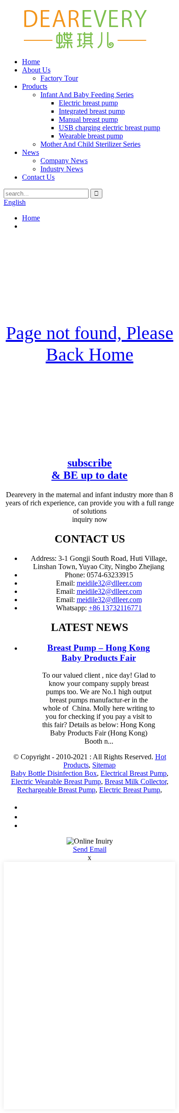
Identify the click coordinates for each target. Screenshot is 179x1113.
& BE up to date (89, 469)
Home (31, 62)
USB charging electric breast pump (109, 128)
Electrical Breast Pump (134, 773)
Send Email (89, 849)
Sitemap (104, 765)
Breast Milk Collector (136, 781)
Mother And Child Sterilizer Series (90, 144)
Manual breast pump (88, 119)
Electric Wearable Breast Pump (56, 781)
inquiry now (89, 519)
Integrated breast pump (92, 111)
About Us (36, 70)
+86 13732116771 (115, 608)
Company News (64, 160)
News (30, 152)
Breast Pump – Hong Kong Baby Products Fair (98, 653)
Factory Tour (59, 78)
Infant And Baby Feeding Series (87, 95)
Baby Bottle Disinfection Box (54, 773)
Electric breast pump (88, 103)
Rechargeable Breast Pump (56, 790)
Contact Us (38, 177)
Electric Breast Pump (129, 790)
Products (34, 86)
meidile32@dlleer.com (109, 583)
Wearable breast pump (91, 136)
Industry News (61, 169)
